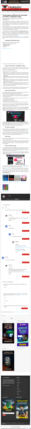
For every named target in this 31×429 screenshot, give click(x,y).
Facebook (16, 199)
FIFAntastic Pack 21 (21, 36)
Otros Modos (12, 9)
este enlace (17, 150)
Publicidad (4, 423)
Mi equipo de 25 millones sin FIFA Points (11, 181)
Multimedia (23, 9)
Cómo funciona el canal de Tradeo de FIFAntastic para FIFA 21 (5, 182)
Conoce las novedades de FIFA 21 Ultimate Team (5, 191)
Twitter (18, 199)
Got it (27, 428)
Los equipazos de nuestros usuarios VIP (17, 181)
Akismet (16, 294)
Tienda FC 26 (3, 9)
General (18, 385)
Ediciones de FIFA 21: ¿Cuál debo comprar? (23, 181)
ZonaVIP (27, 9)
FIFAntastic (12, 18)
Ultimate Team (7, 9)
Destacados (18, 382)
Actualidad (19, 9)
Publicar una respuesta (26, 212)
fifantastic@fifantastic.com (19, 250)
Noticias (18, 388)
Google (15, 199)
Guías (16, 9)
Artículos (18, 379)
